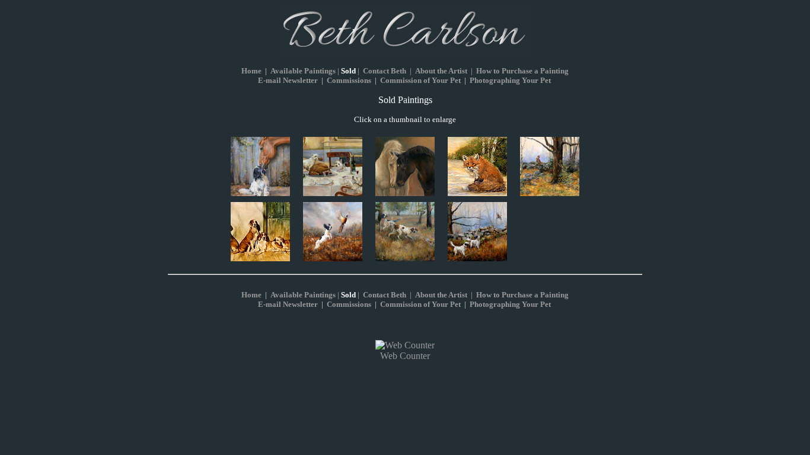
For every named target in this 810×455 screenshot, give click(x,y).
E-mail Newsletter (288, 80)
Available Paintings (303, 70)
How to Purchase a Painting (522, 70)
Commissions (349, 80)
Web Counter (405, 356)
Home (251, 294)
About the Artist (441, 70)
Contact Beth (384, 70)
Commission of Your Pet (420, 80)
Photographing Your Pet (510, 80)
